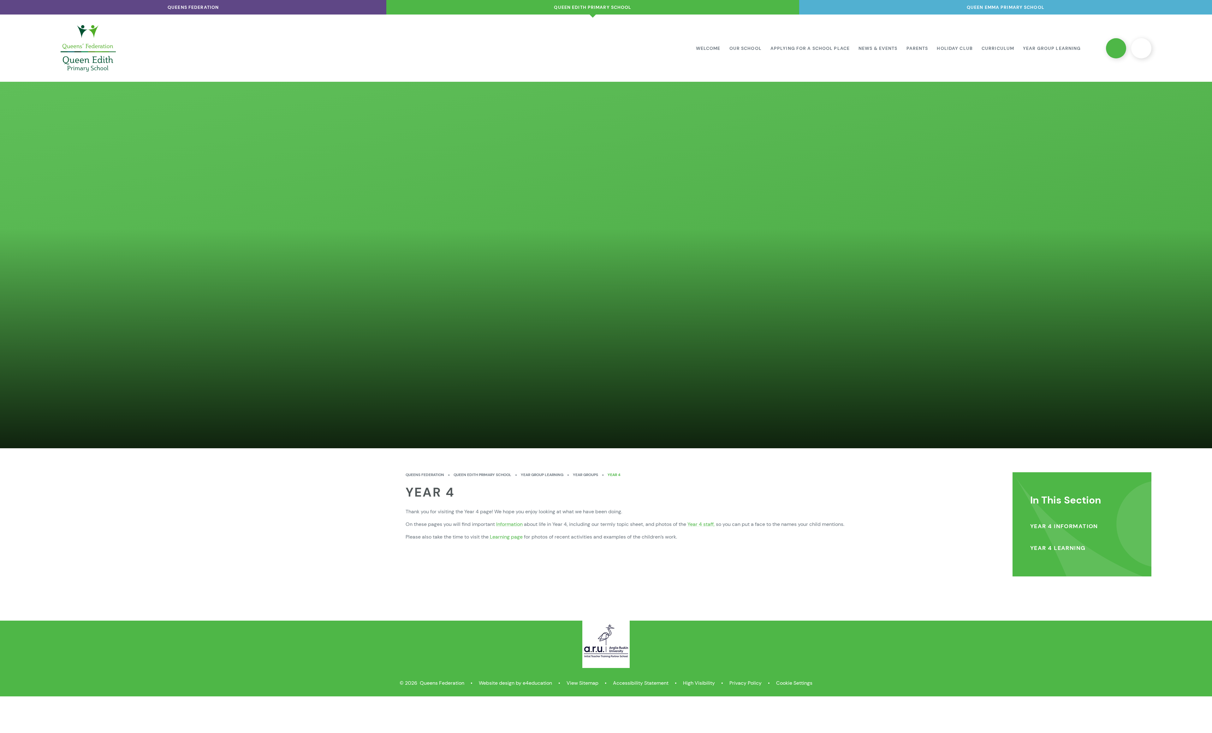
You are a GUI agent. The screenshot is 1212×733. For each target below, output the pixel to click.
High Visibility (699, 683)
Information (509, 524)
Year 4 (614, 474)
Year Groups (585, 474)
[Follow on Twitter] (1116, 48)
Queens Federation (425, 474)
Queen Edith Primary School (482, 474)
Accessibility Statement (640, 683)
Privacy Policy (745, 683)
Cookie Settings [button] (794, 683)
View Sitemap (582, 683)
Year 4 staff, (701, 524)
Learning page (506, 536)
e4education (537, 683)
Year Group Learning (542, 474)
